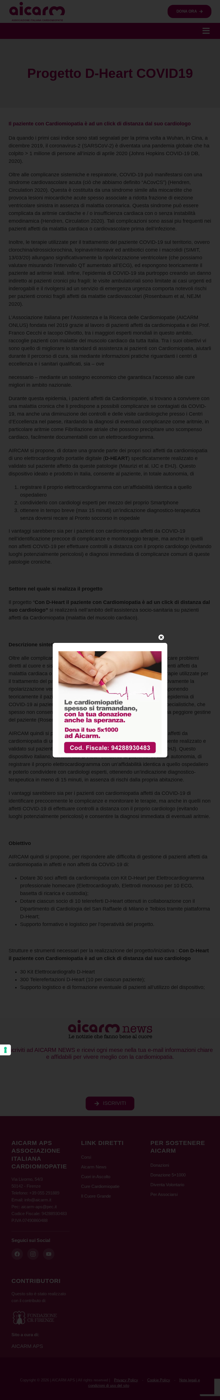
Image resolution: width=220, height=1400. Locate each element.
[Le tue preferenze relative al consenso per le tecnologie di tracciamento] (5, 1049)
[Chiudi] (161, 637)
